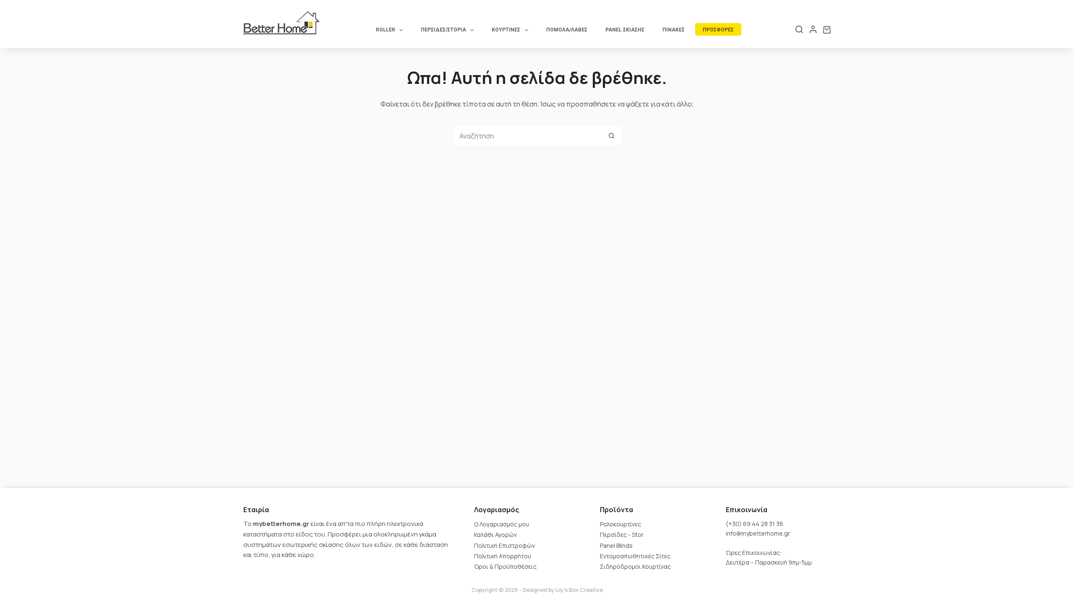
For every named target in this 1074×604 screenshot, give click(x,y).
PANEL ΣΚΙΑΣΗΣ (624, 30)
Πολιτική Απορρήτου (502, 556)
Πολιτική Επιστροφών (504, 545)
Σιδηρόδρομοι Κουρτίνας (635, 566)
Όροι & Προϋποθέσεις (505, 566)
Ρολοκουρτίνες (620, 524)
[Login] (813, 29)
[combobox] (527, 135)
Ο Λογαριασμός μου (501, 524)
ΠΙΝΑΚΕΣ (673, 30)
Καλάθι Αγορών (495, 535)
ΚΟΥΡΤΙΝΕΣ (506, 30)
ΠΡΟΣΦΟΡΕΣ (718, 30)
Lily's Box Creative (579, 590)
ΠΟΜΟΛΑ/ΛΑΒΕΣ (566, 30)
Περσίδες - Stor (622, 535)
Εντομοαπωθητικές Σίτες (635, 556)
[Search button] (611, 135)
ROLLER (385, 30)
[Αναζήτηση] (799, 29)
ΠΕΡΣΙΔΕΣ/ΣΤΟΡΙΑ (443, 30)
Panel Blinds (616, 545)
